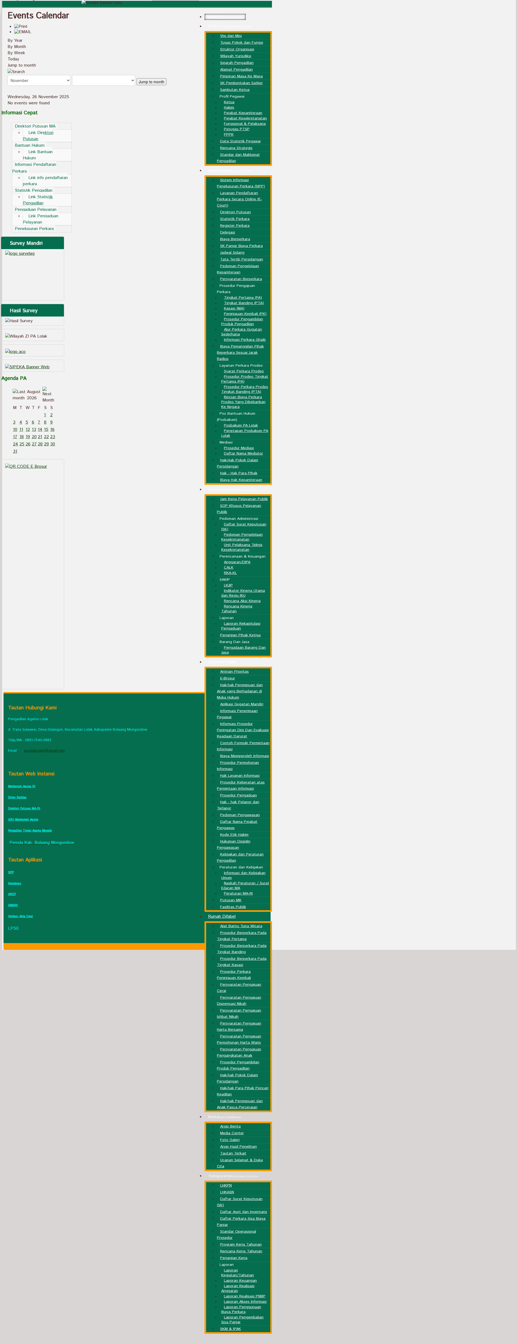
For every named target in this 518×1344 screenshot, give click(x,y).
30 (52, 444)
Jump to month (22, 65)
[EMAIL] (22, 32)
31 (15, 451)
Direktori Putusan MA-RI (24, 808)
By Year (15, 40)
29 (46, 444)
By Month (17, 47)
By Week (16, 53)
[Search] (16, 71)
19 (28, 437)
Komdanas (14, 883)
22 (46, 437)
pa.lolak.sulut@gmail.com (44, 750)
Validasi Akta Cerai (20, 916)
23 (52, 437)
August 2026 (33, 395)
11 (21, 430)
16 (52, 430)
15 (46, 430)
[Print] (21, 26)
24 (15, 444)
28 (40, 444)
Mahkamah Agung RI (21, 786)
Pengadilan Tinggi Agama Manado (30, 831)
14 (40, 430)
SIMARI (13, 905)
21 (40, 437)
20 (34, 437)
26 (28, 444)
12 (28, 430)
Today (13, 59)
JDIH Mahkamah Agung (23, 819)
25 (21, 444)
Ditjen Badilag (17, 797)
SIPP (11, 872)
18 (21, 437)
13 (34, 430)
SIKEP (12, 894)
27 (34, 444)
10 (15, 430)
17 (15, 437)
